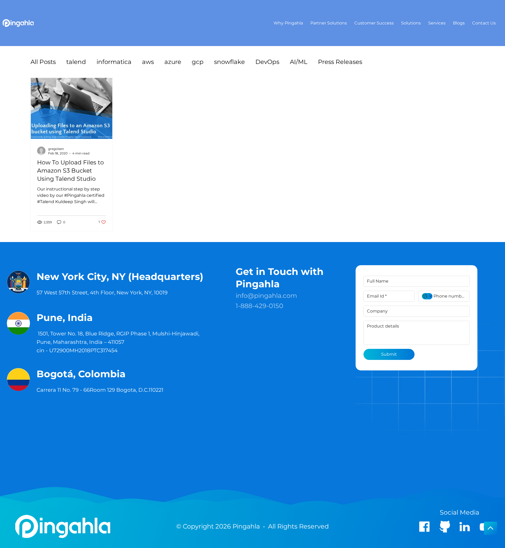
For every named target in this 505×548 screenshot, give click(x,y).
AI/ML (298, 62)
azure (172, 62)
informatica (114, 62)
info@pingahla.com (266, 295)
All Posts (43, 62)
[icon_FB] (424, 526)
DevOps (267, 62)
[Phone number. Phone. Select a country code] (427, 296)
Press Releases (340, 62)
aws (148, 62)
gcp (198, 62)
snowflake (229, 62)
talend (76, 62)
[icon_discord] (444, 526)
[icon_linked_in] (465, 526)
